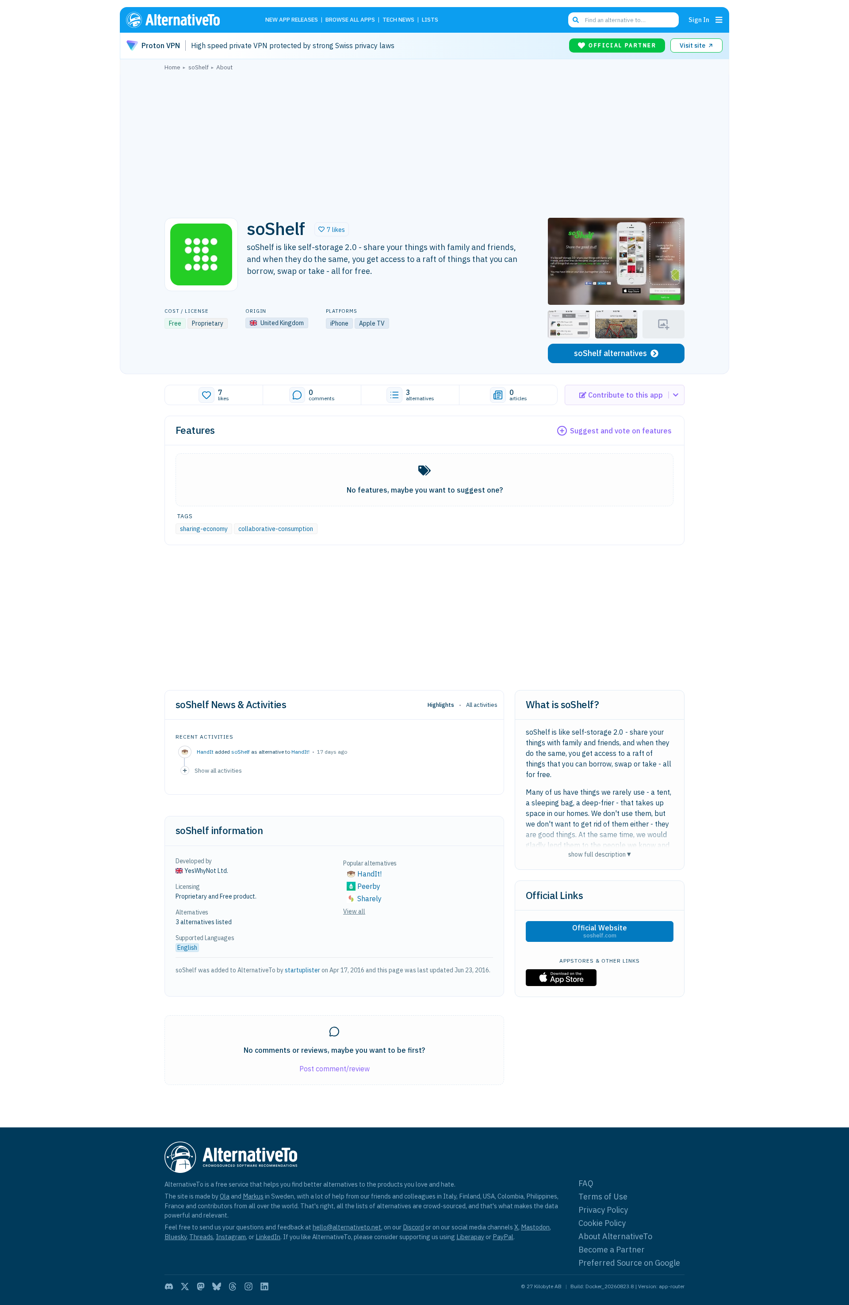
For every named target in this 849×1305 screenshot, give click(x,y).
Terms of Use (602, 1196)
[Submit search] (576, 20)
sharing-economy (204, 529)
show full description (599, 854)
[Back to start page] (185, 20)
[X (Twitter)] (184, 1286)
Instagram (231, 1237)
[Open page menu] (719, 20)
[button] (331, 229)
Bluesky (175, 1237)
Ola (224, 1196)
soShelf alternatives (610, 353)
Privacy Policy (603, 1210)
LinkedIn (268, 1237)
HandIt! (300, 751)
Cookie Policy (602, 1223)
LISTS (430, 20)
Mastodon (535, 1227)
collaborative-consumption (275, 529)
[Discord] (168, 1286)
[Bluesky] (216, 1286)
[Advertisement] (424, 142)
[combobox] (623, 19)
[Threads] (232, 1286)
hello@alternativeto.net (347, 1227)
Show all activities (218, 770)
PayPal (503, 1237)
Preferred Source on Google (629, 1263)
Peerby (368, 886)
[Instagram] (248, 1286)
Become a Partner (611, 1249)
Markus (253, 1196)
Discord (413, 1227)
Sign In (698, 19)
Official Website (599, 931)
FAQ (585, 1183)
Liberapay (470, 1237)
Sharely (369, 898)
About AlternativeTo (615, 1236)
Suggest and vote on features (621, 430)
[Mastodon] (200, 1286)
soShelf (240, 751)
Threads (201, 1237)
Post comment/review (334, 1068)
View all (354, 911)
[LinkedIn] (264, 1286)
